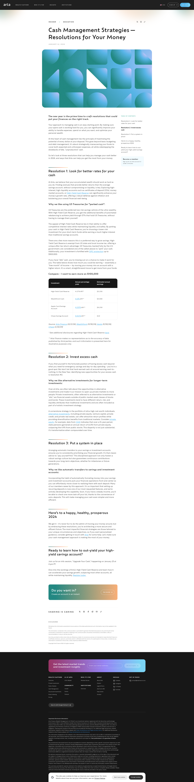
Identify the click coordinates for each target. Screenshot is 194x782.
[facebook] (88, 612)
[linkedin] (141, 22)
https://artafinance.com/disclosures (79, 732)
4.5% (77, 299)
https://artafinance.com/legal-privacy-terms (89, 730)
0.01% (78, 316)
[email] (97, 612)
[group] (132, 122)
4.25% (78, 307)
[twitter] (137, 22)
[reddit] (92, 612)
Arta (86, 535)
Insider (52, 22)
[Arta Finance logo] (7, 4)
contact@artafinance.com (139, 680)
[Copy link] (145, 22)
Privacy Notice (99, 778)
